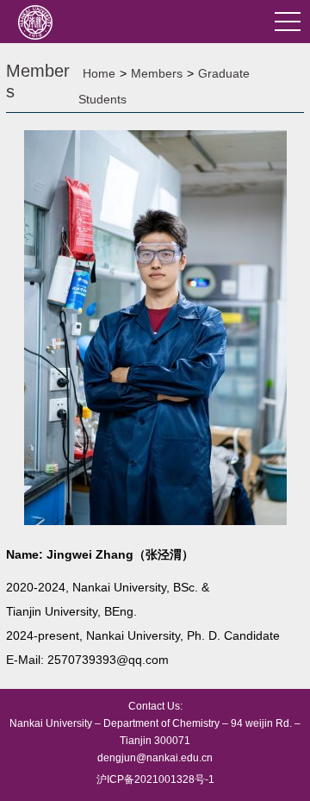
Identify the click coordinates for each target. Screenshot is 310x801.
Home (99, 73)
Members (157, 73)
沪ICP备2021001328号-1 (155, 779)
